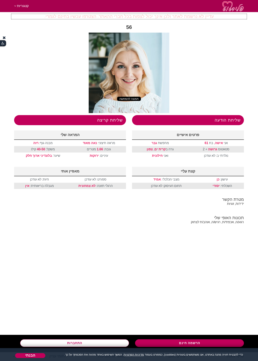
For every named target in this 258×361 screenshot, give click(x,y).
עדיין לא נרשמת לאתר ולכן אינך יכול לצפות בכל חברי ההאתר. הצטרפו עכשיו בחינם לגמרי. (129, 16)
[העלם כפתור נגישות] (4, 37)
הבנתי (30, 355)
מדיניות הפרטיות (134, 354)
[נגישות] (3, 43)
